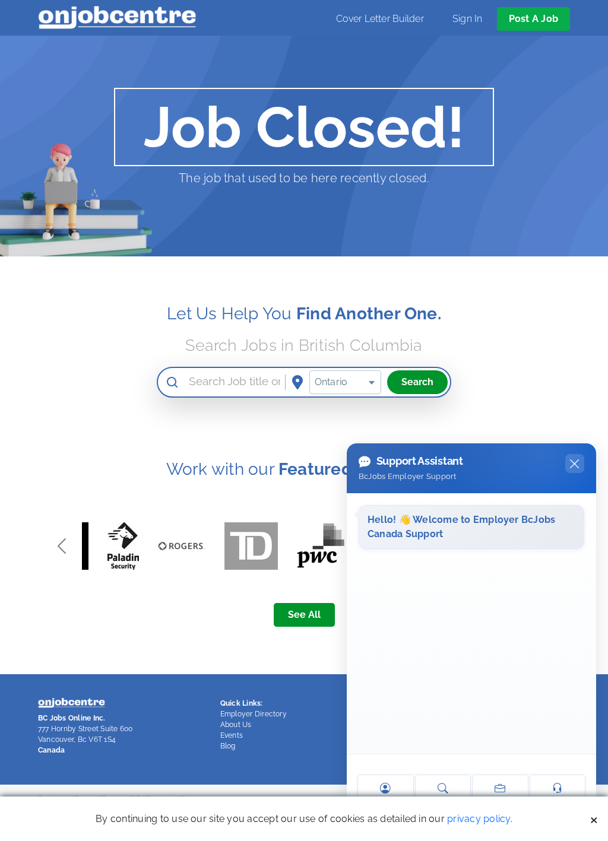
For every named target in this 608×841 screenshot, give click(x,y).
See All (304, 614)
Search (417, 382)
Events (231, 735)
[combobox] (345, 382)
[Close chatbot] (574, 463)
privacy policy (478, 818)
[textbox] (345, 382)
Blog (228, 746)
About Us (236, 725)
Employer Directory (253, 714)
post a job (533, 18)
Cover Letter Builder (380, 18)
